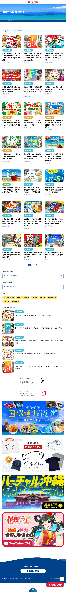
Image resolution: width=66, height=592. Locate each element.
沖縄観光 (6, 184)
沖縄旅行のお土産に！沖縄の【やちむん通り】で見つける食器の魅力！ (11, 254)
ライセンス (27, 578)
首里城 (43, 297)
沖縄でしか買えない (23, 297)
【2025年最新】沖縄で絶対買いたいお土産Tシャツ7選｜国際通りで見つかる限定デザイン (33, 90)
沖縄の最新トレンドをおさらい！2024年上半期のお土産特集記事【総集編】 (33, 156)
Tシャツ (6, 301)
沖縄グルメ (7, 117)
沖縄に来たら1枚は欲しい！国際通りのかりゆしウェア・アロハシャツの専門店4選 (33, 190)
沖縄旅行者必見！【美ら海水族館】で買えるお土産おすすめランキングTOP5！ (54, 190)
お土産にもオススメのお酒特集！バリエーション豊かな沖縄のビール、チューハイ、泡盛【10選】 (33, 222)
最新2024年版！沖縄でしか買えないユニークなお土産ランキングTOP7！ (33, 254)
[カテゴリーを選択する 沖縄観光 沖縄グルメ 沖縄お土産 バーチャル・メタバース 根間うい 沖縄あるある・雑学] (33, 276)
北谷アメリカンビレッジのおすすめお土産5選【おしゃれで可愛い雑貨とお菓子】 (54, 221)
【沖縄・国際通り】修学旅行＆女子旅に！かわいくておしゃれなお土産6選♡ (35, 353)
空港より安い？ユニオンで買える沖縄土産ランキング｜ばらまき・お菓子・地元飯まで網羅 (11, 56)
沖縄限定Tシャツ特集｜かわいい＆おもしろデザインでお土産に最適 (54, 89)
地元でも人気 (52, 297)
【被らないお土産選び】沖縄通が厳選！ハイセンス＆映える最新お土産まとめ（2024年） (54, 56)
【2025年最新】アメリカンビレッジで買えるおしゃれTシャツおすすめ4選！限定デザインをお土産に (33, 56)
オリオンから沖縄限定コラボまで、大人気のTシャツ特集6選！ (54, 254)
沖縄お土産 (7, 50)
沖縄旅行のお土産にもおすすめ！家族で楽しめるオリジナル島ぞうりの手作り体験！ (11, 190)
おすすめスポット (9, 297)
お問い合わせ (34, 571)
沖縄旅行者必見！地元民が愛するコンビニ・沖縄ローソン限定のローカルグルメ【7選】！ (54, 124)
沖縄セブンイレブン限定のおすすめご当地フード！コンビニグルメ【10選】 (33, 123)
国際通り (34, 297)
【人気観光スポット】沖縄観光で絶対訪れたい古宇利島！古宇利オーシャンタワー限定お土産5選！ (54, 157)
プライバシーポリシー (16, 578)
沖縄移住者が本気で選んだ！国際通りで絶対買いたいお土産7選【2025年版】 (11, 89)
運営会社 (4, 578)
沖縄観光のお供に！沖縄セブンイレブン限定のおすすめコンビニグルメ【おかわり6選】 (11, 123)
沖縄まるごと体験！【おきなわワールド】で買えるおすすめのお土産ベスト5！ (11, 221)
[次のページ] (36, 265)
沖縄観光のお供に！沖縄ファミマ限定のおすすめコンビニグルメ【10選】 (11, 156)
